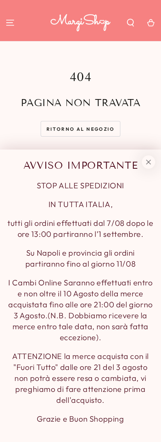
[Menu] (10, 22)
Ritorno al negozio (80, 129)
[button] (130, 22)
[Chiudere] (148, 162)
